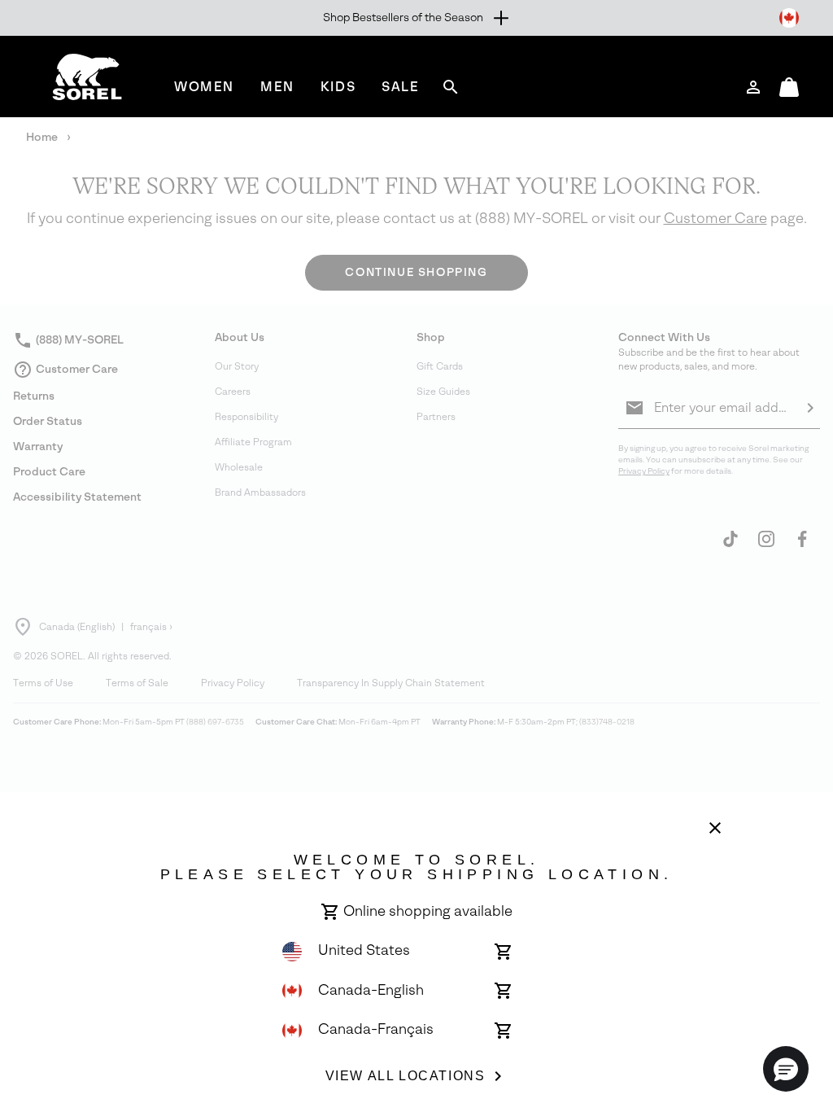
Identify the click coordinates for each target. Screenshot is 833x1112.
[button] (786, 1069)
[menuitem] (204, 86)
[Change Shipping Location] (789, 18)
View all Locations (405, 1076)
